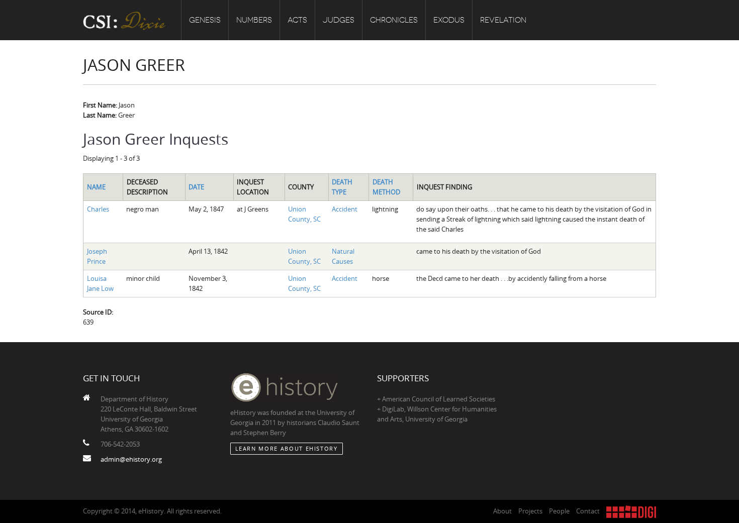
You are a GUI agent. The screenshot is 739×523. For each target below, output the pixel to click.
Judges (338, 20)
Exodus (449, 20)
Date (196, 186)
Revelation (503, 20)
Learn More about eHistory (286, 448)
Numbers (254, 20)
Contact (588, 510)
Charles (98, 209)
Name (96, 186)
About (502, 510)
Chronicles (394, 20)
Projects (530, 510)
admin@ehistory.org (131, 459)
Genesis (205, 20)
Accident (344, 209)
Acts (297, 20)
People (559, 510)
